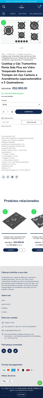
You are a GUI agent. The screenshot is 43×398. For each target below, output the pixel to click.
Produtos (5, 308)
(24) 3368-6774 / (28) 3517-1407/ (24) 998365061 (20, 326)
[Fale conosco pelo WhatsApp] (40, 383)
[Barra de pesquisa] (4, 7)
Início (3, 54)
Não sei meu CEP (6, 126)
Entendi (21, 394)
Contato (4, 312)
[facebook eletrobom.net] (9, 351)
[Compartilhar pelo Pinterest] (16, 178)
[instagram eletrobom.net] (4, 351)
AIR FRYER (22, 14)
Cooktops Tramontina (24, 54)
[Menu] (3, 14)
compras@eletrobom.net (12, 330)
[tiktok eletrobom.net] (15, 351)
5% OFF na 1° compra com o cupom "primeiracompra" (21, 1)
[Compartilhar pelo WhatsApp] (3, 177)
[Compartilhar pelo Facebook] (8, 178)
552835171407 (9, 323)
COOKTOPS (11, 54)
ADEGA (12, 14)
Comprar (11, 250)
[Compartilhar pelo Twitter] (12, 178)
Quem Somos (6, 304)
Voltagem (4, 100)
